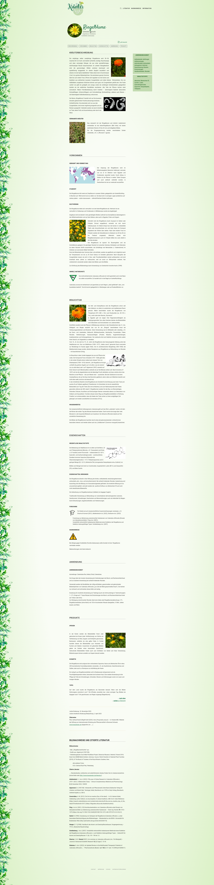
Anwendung (114, 46)
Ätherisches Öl (145, 80)
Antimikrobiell (139, 63)
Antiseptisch (138, 65)
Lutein (141, 82)
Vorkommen (83, 46)
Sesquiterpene (145, 86)
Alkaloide (137, 80)
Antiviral (144, 65)
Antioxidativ (146, 63)
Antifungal (146, 59)
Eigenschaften (103, 46)
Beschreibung (72, 46)
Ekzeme (146, 67)
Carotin (137, 82)
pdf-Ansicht (123, 42)
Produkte (123, 46)
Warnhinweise (136, 8)
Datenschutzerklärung (119, 869)
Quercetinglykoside (140, 84)
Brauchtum (93, 46)
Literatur (126, 8)
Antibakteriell (138, 59)
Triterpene (137, 88)
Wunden (147, 71)
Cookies (108, 869)
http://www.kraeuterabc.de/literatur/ (90, 775)
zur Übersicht (120, 701)
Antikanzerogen (139, 61)
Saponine (137, 86)
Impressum (101, 869)
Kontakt (93, 869)
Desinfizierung (139, 67)
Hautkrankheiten (139, 71)
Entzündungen (139, 69)
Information (146, 8)
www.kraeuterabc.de (75, 724)
